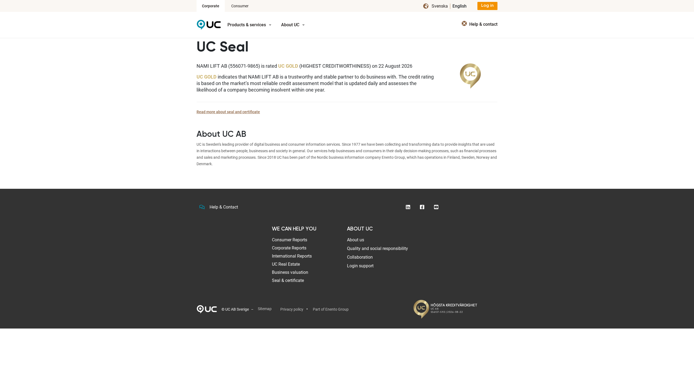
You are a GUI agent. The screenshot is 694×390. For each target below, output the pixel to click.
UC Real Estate (286, 264)
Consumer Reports (289, 239)
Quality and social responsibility (377, 248)
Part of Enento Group (331, 309)
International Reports (292, 256)
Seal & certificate (288, 280)
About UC (290, 24)
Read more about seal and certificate (228, 112)
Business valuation (290, 272)
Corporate (210, 6)
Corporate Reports (289, 248)
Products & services (247, 24)
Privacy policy (291, 309)
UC (209, 27)
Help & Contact (224, 207)
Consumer (240, 6)
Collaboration (360, 257)
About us (355, 239)
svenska (440, 6)
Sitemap (265, 309)
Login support (360, 265)
